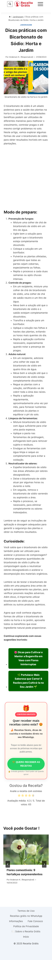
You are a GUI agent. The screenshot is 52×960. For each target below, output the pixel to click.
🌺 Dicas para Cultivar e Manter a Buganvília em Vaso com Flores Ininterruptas (28, 658)
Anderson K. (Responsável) (21, 57)
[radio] (19, 796)
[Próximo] (44, 864)
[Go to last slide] (8, 864)
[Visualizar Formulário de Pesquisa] (10, 4)
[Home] (10, 17)
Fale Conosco (35, 921)
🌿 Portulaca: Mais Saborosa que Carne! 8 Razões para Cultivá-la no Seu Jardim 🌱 (28, 680)
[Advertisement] (26, 177)
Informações (16, 921)
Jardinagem (26, 25)
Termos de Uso (26, 910)
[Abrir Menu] (40, 4)
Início (26, 936)
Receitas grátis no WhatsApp (26, 916)
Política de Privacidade (26, 926)
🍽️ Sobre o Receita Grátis (26, 931)
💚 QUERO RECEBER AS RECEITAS (26, 764)
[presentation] (26, 849)
